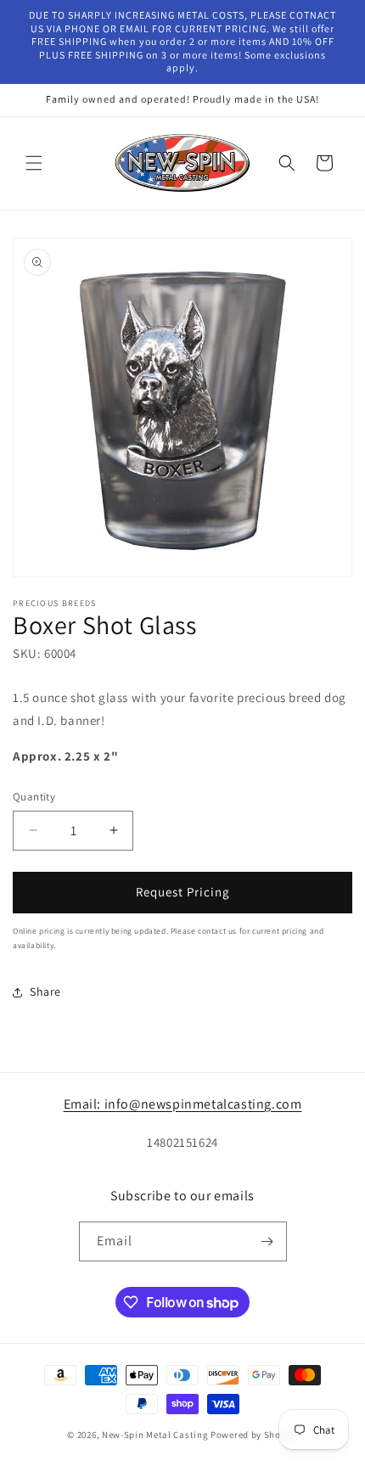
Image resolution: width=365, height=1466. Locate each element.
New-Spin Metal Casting (155, 1435)
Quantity (34, 796)
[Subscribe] (267, 1241)
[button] (34, 163)
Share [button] (45, 991)
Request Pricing (183, 892)
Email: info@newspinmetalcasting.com (183, 1104)
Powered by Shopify (254, 1435)
